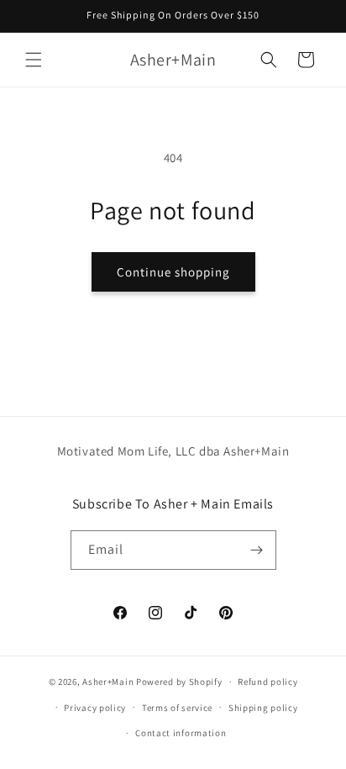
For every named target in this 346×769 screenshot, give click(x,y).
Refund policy (267, 681)
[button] (33, 59)
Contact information (180, 733)
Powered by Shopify (179, 681)
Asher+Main (108, 681)
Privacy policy (95, 708)
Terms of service (177, 708)
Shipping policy (263, 708)
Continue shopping (173, 272)
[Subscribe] (257, 550)
